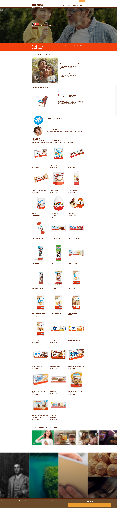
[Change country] (77, 1)
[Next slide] (116, 100)
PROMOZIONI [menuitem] (75, 5)
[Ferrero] (37, 5)
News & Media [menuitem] (81, 5)
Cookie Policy (28, 501)
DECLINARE (89, 503)
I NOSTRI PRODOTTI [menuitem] (63, 5)
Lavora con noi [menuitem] (69, 5)
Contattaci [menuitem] (81, 1)
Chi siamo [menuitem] (51, 5)
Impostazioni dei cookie (89, 501)
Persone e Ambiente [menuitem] (57, 5)
